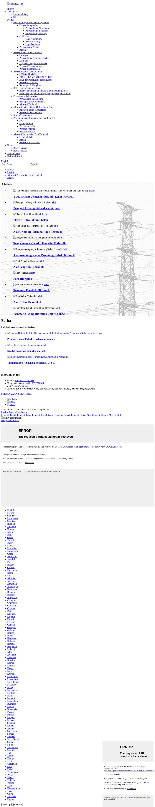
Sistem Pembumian (22, 115)
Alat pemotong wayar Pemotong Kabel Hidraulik (44, 255)
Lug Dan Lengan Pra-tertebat (33, 63)
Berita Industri (20, 150)
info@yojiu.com (21, 386)
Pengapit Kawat (62, 415)
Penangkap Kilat (27, 126)
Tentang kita (13, 11)
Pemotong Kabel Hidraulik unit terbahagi (39, 313)
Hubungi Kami (14, 156)
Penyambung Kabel (28, 25)
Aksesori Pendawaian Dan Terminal (30, 134)
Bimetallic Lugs (33, 41)
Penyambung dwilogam (36, 30)
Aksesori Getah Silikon (30, 112)
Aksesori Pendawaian (29, 142)
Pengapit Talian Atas (81, 415)
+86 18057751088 (35, 383)
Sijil (15, 17)
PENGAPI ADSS (28, 74)
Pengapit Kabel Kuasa (42, 415)
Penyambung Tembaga (36, 33)
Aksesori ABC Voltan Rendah (27, 52)
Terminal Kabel (26, 137)
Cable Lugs (24, 36)
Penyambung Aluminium (37, 28)
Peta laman (21, 412)
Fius (21, 120)
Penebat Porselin (27, 131)
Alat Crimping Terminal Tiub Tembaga (38, 231)
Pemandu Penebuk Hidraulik (31, 290)
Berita (10, 145)
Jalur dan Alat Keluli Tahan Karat (35, 79)
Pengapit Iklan (24, 415)
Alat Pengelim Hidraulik (28, 266)
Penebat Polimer (27, 129)
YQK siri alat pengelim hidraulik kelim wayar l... (43, 196)
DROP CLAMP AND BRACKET (36, 77)
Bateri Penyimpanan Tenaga (26, 88)
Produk (10, 19)
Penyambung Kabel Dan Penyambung (31, 22)
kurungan (23, 55)
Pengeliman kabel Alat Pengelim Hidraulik (39, 243)
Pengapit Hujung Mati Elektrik (106, 415)
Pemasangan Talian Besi (31, 99)
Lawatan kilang (20, 14)
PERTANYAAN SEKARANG (16, 394)
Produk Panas (7, 412)
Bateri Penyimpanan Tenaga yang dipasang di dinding (45, 93)
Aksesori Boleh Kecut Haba (32, 109)
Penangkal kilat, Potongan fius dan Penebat (34, 118)
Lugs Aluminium (33, 39)
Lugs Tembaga (32, 44)
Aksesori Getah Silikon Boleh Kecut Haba (33, 107)
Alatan (22, 49)
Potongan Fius (26, 123)
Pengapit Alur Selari (29, 47)
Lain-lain (23, 60)
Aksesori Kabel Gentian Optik (27, 71)
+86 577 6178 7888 (24, 380)
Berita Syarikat (20, 148)
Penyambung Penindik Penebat (34, 58)
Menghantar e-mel (10, 420)
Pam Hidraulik (22, 278)
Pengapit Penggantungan (31, 66)
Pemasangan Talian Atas (25, 96)
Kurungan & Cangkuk (30, 85)
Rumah (10, 9)
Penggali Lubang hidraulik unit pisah (36, 208)
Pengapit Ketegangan (29, 69)
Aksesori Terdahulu (28, 82)
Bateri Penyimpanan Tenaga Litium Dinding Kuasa (43, 90)
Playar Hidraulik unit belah (30, 219)
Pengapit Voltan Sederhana (32, 101)
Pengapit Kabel (8, 415)
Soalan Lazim (13, 153)
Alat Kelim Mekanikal (27, 302)
